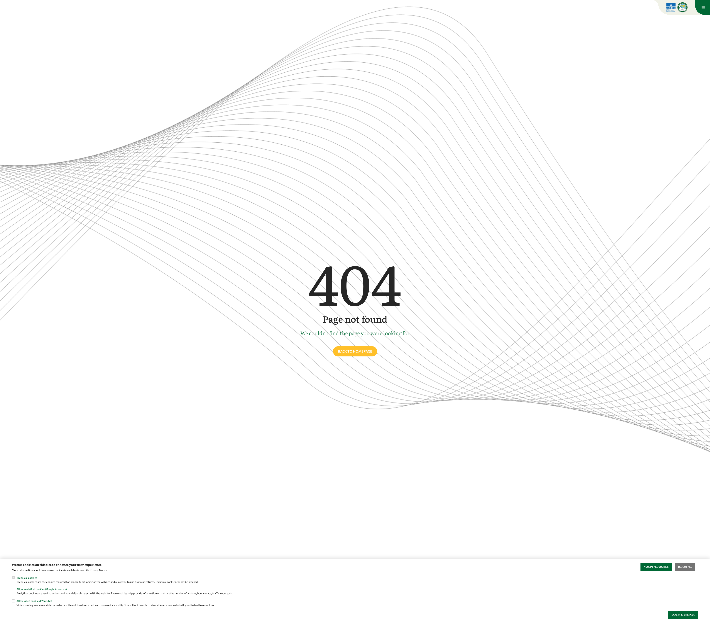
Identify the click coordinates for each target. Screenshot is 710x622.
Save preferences (683, 615)
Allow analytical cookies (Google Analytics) (41, 589)
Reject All (685, 566)
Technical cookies (26, 577)
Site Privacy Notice (96, 569)
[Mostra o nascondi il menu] (702, 7)
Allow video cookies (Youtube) (34, 600)
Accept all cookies (656, 566)
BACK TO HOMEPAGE (355, 351)
